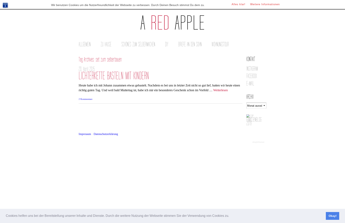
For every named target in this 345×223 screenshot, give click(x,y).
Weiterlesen (220, 90)
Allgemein (85, 44)
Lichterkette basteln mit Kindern (114, 75)
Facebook (251, 76)
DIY (166, 44)
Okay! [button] (333, 215)
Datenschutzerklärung (106, 134)
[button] (230, 216)
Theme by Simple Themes (258, 142)
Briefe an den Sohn (190, 44)
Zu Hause (106, 44)
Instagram (252, 69)
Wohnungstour (220, 44)
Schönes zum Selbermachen (138, 44)
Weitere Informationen (265, 4)
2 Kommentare (85, 99)
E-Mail (250, 83)
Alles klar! (238, 4)
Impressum (85, 134)
